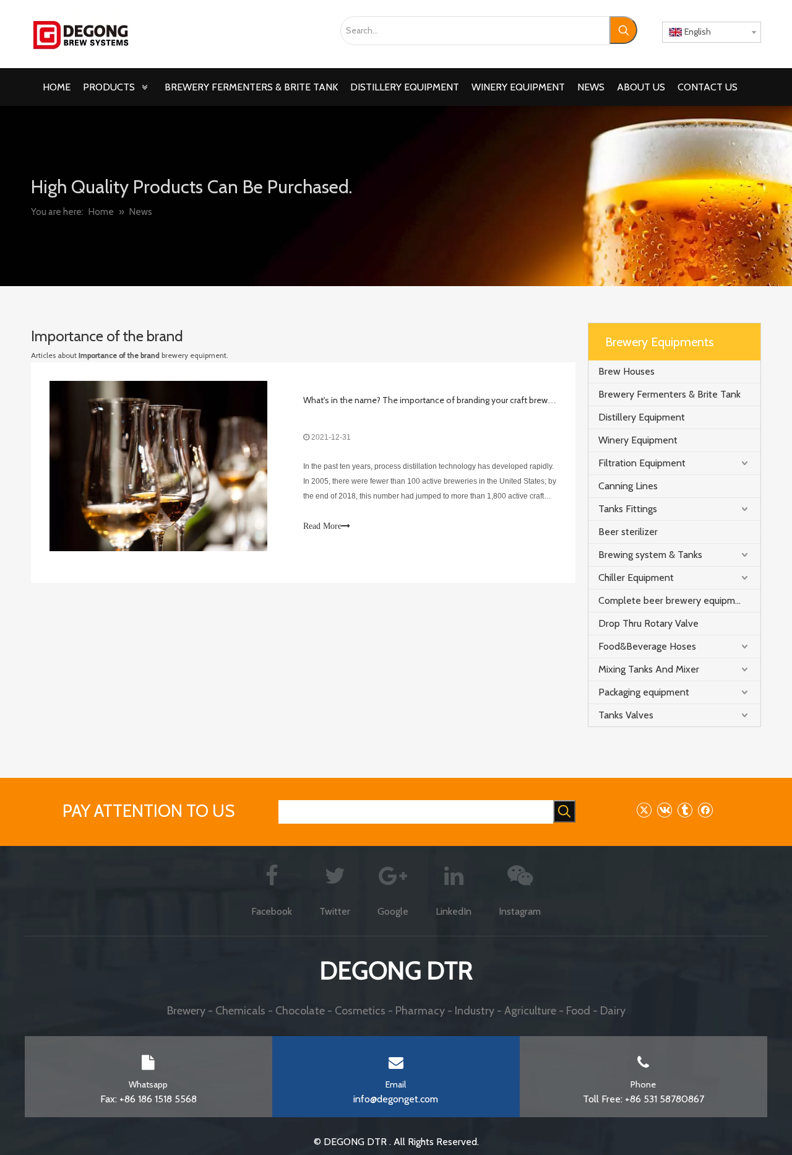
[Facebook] (705, 809)
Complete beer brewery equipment (674, 600)
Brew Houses (626, 371)
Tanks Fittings (627, 509)
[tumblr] (684, 809)
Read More (322, 526)
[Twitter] (644, 809)
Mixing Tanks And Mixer (648, 669)
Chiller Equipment (636, 577)
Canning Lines (628, 486)
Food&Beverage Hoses (647, 646)
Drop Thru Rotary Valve (648, 623)
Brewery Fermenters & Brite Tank (669, 394)
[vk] (664, 809)
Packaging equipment (643, 692)
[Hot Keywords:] (623, 30)
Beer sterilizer (628, 532)
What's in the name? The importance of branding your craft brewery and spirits (451, 400)
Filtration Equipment (642, 463)
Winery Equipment (638, 440)
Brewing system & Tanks (650, 554)
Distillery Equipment (641, 417)
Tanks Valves (625, 715)
